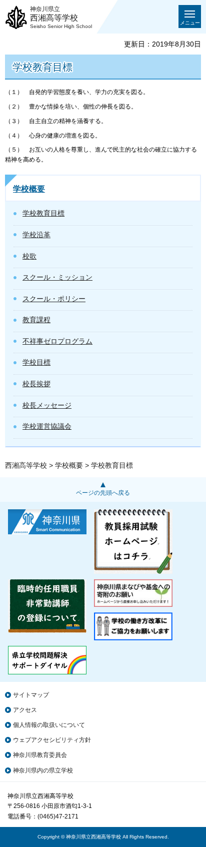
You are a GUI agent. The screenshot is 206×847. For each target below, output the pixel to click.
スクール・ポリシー (54, 299)
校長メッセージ (47, 405)
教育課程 (36, 320)
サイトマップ (31, 694)
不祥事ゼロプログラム (57, 341)
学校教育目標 (43, 213)
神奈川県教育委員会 (40, 754)
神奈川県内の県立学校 (43, 770)
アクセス (25, 709)
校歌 (29, 256)
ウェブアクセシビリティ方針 (52, 739)
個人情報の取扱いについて (49, 724)
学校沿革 (36, 235)
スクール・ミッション (57, 277)
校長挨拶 (36, 384)
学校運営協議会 (47, 426)
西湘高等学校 (26, 465)
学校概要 (29, 189)
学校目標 (36, 362)
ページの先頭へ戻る (103, 492)
